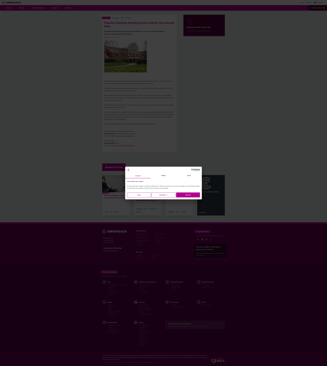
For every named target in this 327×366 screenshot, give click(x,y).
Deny (139, 195)
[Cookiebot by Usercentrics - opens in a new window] (192, 170)
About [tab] (189, 175)
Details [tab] (163, 175)
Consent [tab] (138, 175)
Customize (162, 195)
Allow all (188, 195)
